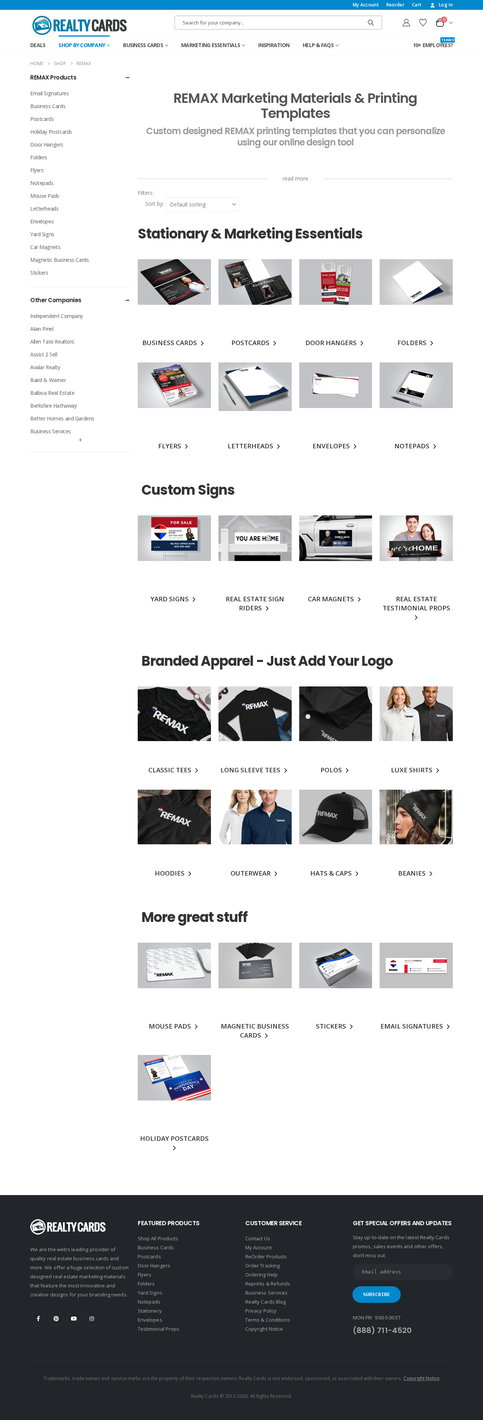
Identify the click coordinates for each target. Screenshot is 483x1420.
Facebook (38, 1318)
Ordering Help (261, 1274)
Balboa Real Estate (52, 392)
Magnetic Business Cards (59, 259)
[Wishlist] (423, 22)
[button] (154, 192)
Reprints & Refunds (267, 1283)
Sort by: (154, 203)
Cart (416, 5)
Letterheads (44, 208)
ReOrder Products (266, 1256)
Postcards (42, 118)
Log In (446, 5)
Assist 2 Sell (43, 354)
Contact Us (257, 1238)
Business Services (50, 431)
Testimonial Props (158, 1328)
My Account (366, 5)
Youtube (74, 1318)
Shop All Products (158, 1238)
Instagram (91, 1318)
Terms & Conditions (267, 1319)
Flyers (36, 170)
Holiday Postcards (51, 131)
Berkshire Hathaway (53, 405)
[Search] (370, 22)
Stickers (39, 272)
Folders (38, 157)
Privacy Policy (261, 1310)
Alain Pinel (41, 328)
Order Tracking (262, 1265)
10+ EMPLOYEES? (433, 43)
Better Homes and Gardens (62, 418)
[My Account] (406, 22)
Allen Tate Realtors (52, 341)
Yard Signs (42, 234)
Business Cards (143, 45)
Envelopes (42, 221)
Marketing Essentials (210, 45)
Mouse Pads (44, 195)
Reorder (395, 5)
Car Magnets (45, 247)
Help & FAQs (318, 45)
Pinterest (56, 1318)
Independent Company (56, 315)
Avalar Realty (45, 367)
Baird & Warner (48, 380)
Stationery (150, 1310)
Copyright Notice (264, 1328)
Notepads (42, 182)
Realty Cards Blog (265, 1301)
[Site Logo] (79, 25)
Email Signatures (49, 93)
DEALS (37, 45)
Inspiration (273, 45)
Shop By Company (81, 45)
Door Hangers (46, 144)
